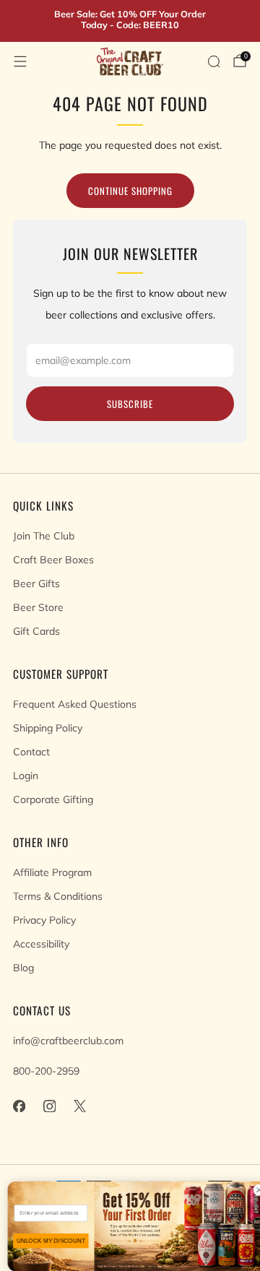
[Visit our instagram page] (49, 1105)
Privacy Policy (44, 920)
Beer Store (38, 607)
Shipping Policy (47, 727)
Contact (31, 751)
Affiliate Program (52, 872)
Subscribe (130, 403)
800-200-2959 (46, 1070)
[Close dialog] (252, 1189)
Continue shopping (130, 190)
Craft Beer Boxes (53, 559)
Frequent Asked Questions (74, 704)
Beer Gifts (36, 583)
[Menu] (20, 61)
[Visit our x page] (79, 1105)
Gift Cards (36, 631)
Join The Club (43, 535)
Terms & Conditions (58, 896)
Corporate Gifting (53, 799)
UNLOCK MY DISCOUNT (43, 1240)
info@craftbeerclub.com (68, 1040)
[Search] (214, 61)
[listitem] (130, 21)
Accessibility (41, 943)
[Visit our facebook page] (19, 1105)
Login (25, 775)
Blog (23, 967)
